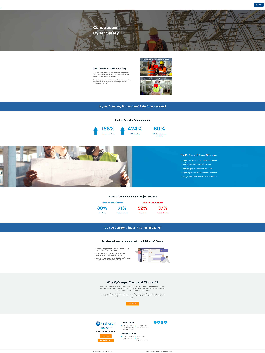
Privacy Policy (158, 351)
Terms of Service (150, 351)
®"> (1, 8)
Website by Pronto (167, 351)
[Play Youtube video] (156, 67)
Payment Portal (105, 340)
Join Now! (105, 336)
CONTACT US (259, 4)
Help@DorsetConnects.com (143, 340)
